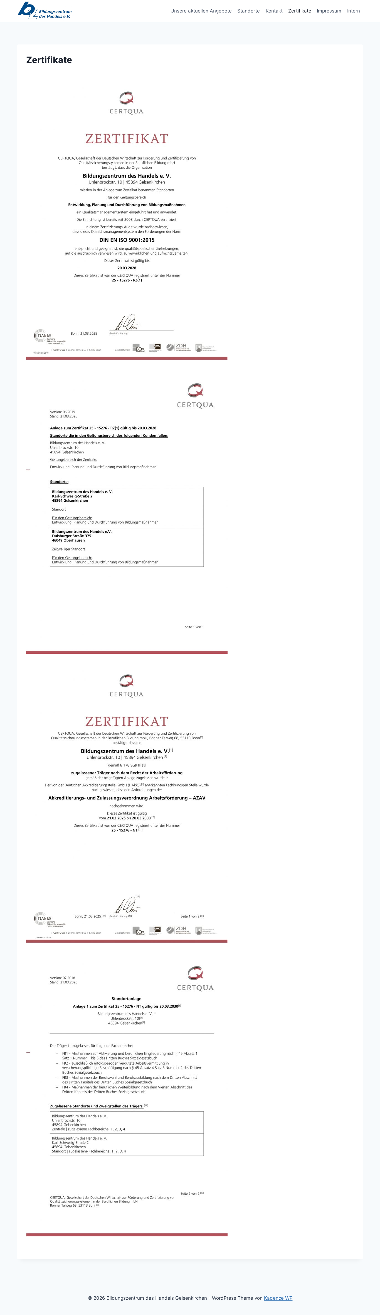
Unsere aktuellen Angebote (201, 11)
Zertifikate (299, 11)
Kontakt (274, 11)
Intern (353, 11)
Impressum (329, 11)
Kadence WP (278, 1298)
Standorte (248, 11)
